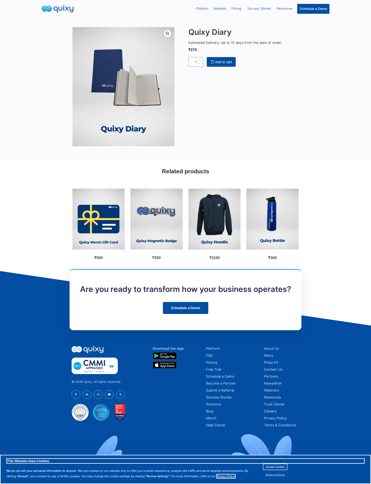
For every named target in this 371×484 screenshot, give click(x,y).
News (268, 355)
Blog (209, 411)
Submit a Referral (220, 390)
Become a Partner (221, 383)
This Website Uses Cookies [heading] (28, 461)
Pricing (236, 8)
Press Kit (271, 362)
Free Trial (213, 369)
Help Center (215, 425)
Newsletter (273, 383)
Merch (211, 418)
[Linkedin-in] (87, 394)
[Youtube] (109, 394)
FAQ (209, 355)
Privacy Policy (275, 418)
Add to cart (223, 62)
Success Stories (259, 8)
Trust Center (274, 404)
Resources (284, 8)
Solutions (219, 8)
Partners (271, 376)
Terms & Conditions (280, 425)
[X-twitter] (120, 394)
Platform (202, 8)
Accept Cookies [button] (275, 466)
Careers (270, 411)
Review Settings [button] (275, 474)
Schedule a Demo (313, 9)
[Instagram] (98, 394)
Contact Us (273, 369)
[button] (167, 33)
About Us (271, 348)
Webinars (271, 390)
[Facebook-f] (75, 394)
